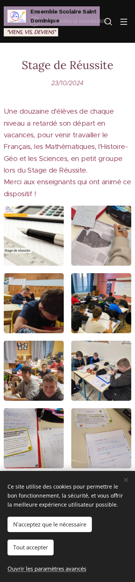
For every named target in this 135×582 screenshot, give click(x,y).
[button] (108, 21)
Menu (123, 21)
